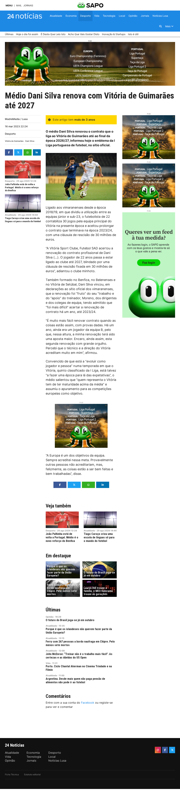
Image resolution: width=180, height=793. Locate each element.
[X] (172, 750)
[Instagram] (158, 750)
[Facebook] (165, 750)
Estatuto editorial (32, 774)
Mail (19, 5)
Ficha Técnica (12, 774)
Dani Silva (29, 141)
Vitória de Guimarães (14, 141)
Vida (48, 663)
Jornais (28, 5)
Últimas (53, 610)
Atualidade (10, 215)
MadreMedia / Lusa (16, 118)
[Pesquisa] (160, 26)
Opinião (49, 616)
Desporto (10, 133)
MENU (9, 5)
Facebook (87, 702)
